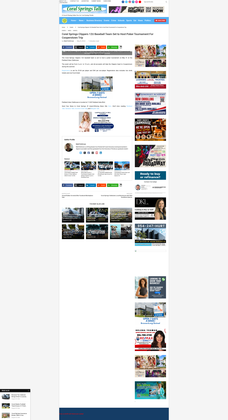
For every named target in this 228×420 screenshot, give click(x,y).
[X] (84, 152)
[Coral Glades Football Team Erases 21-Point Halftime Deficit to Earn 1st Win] (6, 406)
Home (73, 20)
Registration (66, 70)
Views (140, 20)
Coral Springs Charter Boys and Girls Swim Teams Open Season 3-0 (122, 174)
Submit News (96, 1)
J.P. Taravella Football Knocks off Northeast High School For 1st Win (105, 174)
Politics (148, 20)
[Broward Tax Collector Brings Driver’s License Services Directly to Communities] (6, 396)
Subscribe (107, 1)
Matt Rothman (69, 41)
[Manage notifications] (4, 415)
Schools (121, 20)
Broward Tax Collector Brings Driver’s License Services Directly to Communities (72, 216)
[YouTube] (96, 152)
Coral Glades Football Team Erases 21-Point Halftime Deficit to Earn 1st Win (71, 174)
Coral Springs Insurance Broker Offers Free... (19, 414)
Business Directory (94, 20)
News (81, 20)
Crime (113, 20)
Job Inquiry (63, 2)
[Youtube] (140, 2)
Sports (129, 20)
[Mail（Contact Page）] (80, 152)
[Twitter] (126, 2)
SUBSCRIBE (161, 20)
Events (106, 20)
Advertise (85, 1)
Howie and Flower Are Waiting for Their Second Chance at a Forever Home (121, 232)
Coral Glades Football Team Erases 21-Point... (19, 405)
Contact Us (74, 1)
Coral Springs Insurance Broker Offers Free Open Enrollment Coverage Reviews (120, 216)
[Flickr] (136, 2)
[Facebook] (123, 2)
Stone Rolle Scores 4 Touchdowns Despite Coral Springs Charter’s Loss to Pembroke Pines (87, 175)
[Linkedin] (133, 2)
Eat (135, 20)
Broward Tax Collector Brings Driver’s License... (19, 395)
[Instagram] (130, 2)
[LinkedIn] (100, 152)
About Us (62, 1)
